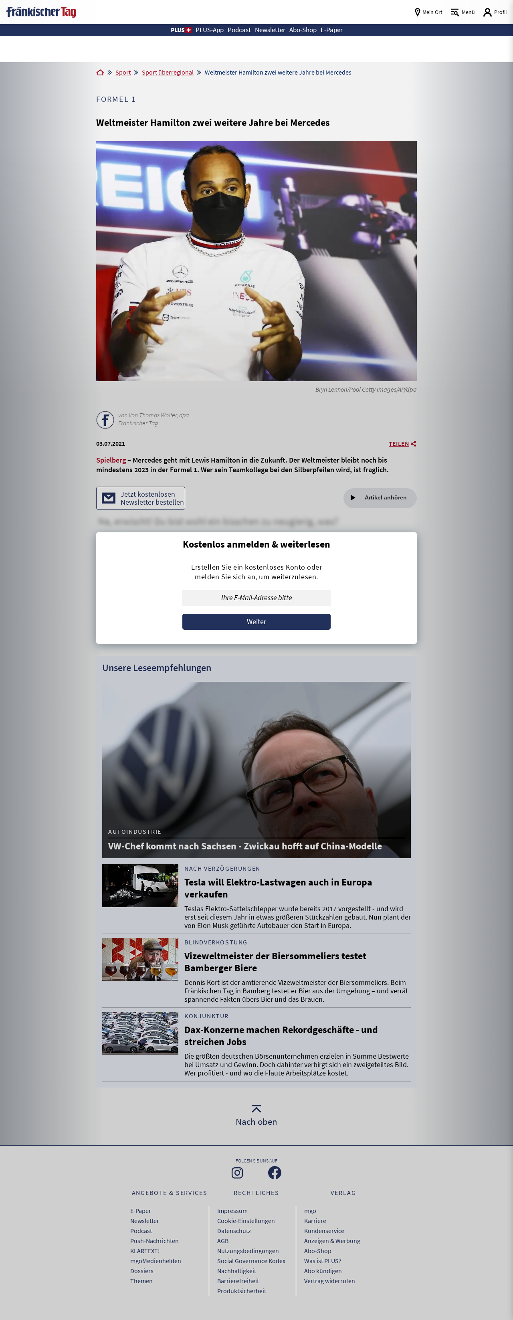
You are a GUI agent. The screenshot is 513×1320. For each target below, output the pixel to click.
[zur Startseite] (41, 11)
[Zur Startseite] (100, 73)
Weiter (256, 621)
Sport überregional (168, 72)
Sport (123, 72)
